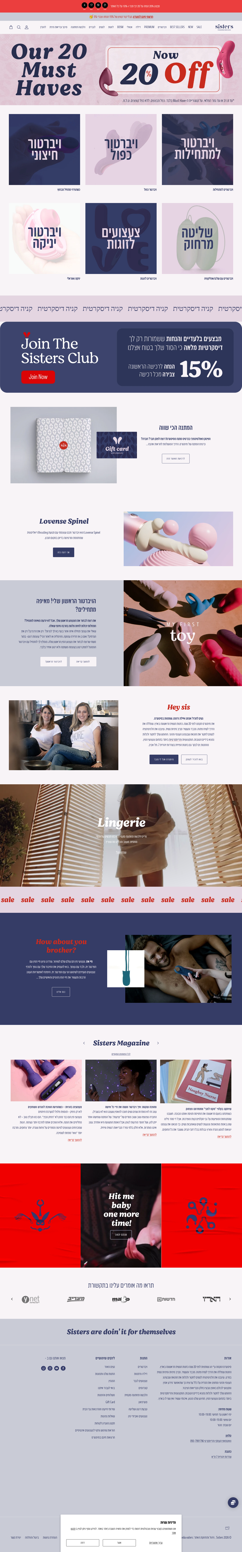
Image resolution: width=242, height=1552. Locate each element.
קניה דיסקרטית (52, 308)
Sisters (219, 1537)
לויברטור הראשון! (54, 661)
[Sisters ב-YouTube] (56, 1368)
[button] (12, 1299)
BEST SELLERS (177, 27)
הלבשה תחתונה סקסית (136, 1395)
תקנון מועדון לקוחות (105, 1423)
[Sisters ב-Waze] (43, 1368)
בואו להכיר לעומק (194, 759)
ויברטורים (162, 27)
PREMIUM (149, 27)
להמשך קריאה (83, 661)
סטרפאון (143, 1402)
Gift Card (110, 1402)
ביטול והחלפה (32, 1537)
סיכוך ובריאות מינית (58, 27)
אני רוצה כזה (64, 552)
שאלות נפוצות (108, 1416)
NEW (190, 27)
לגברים (92, 27)
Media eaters (186, 1537)
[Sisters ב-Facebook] (63, 1368)
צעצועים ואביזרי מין (137, 1416)
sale (25, 900)
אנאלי (129, 27)
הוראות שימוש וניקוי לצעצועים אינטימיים (95, 1430)
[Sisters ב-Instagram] (50, 1368)
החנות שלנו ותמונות (105, 1374)
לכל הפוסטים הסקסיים (121, 1054)
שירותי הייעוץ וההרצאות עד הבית (99, 1409)
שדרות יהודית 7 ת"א (221, 1457)
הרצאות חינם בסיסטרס (103, 1437)
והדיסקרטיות (175, 740)
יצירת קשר (16, 1537)
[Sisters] (224, 27)
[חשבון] (27, 27)
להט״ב (43, 27)
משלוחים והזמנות (106, 1395)
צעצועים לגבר (140, 1381)
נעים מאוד (110, 1367)
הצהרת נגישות (50, 1537)
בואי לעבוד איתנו (106, 1388)
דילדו (138, 27)
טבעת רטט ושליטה (138, 1409)
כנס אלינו (61, 991)
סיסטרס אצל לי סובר (164, 759)
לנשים (102, 27)
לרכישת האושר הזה (176, 458)
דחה (83, 1542)
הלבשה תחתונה (78, 27)
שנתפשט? (121, 852)
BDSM (120, 27)
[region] (121, 6)
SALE (199, 27)
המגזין (112, 1381)
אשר (119, 1542)
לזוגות (111, 27)
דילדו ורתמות (140, 1374)
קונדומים (143, 1388)
